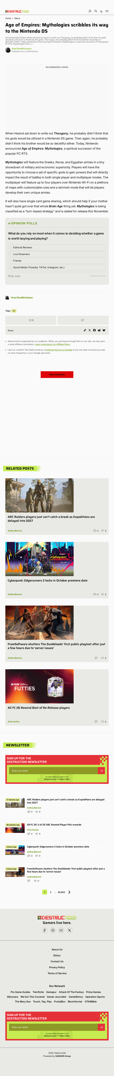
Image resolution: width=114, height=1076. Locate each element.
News (17, 18)
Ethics (57, 955)
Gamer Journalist (56, 996)
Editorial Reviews (22, 247)
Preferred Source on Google (58, 350)
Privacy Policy (65, 779)
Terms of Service (50, 779)
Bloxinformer (75, 1001)
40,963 (61, 892)
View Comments (57, 374)
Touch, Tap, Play (42, 1001)
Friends (17, 260)
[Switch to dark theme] (101, 11)
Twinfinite (38, 992)
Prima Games (93, 992)
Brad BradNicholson (21, 48)
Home (8, 18)
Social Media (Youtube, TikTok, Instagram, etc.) (39, 267)
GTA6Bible (91, 1001)
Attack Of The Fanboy (71, 992)
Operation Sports (95, 996)
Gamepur (51, 992)
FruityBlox (59, 1001)
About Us (57, 949)
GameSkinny (76, 996)
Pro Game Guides (20, 992)
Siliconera (12, 996)
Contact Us (57, 961)
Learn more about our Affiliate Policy (52, 344)
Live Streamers (21, 254)
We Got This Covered (32, 996)
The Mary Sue (23, 1001)
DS (14, 311)
